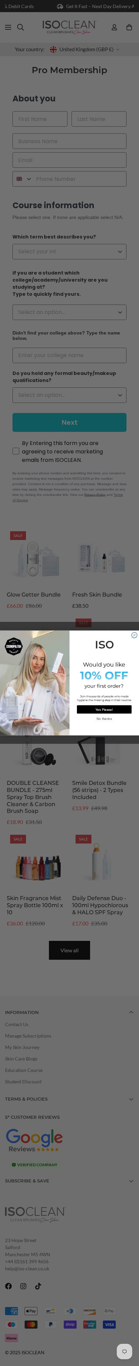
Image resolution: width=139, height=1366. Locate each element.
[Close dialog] (134, 635)
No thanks (104, 719)
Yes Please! (104, 709)
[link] (104, 644)
